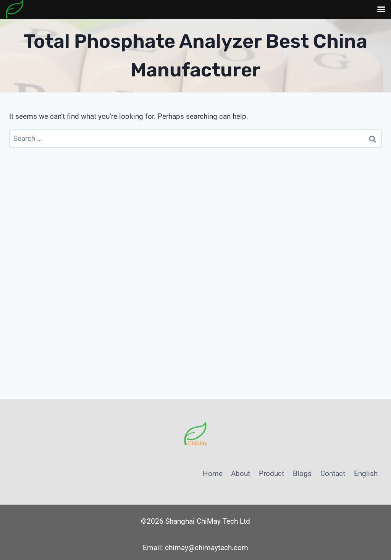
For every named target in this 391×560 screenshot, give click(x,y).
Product (271, 473)
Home (213, 473)
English (366, 473)
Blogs (302, 473)
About (240, 473)
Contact (332, 473)
